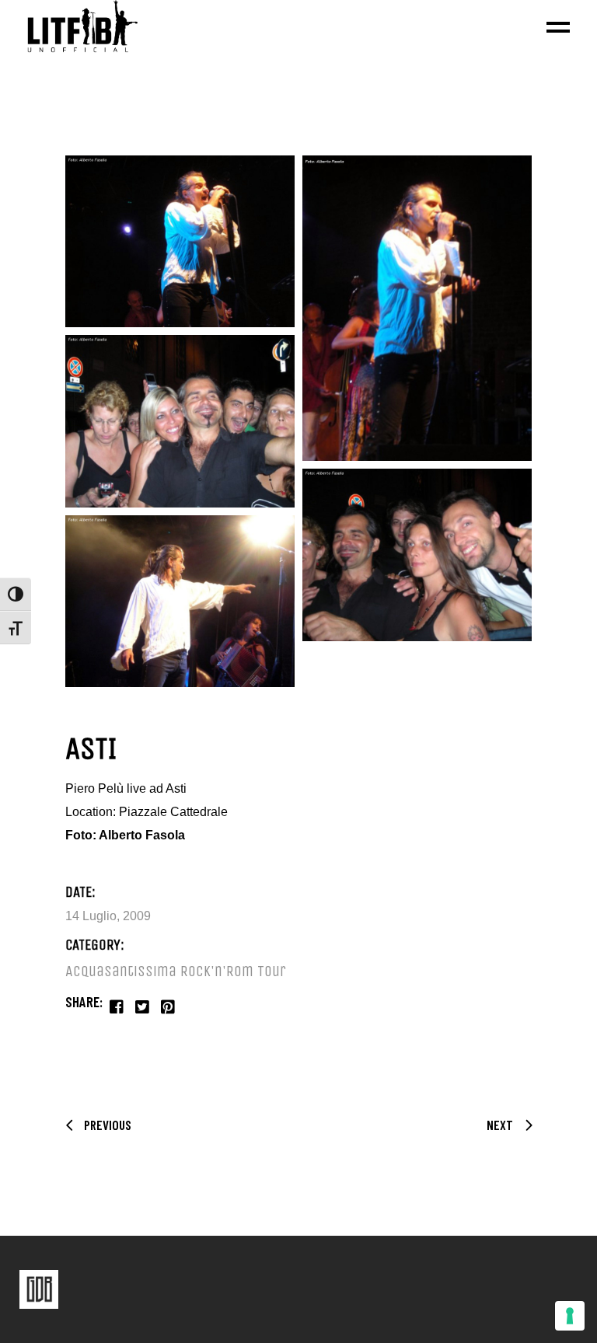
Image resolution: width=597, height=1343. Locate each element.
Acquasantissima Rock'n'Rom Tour (175, 971)
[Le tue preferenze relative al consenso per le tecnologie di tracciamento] (570, 1316)
